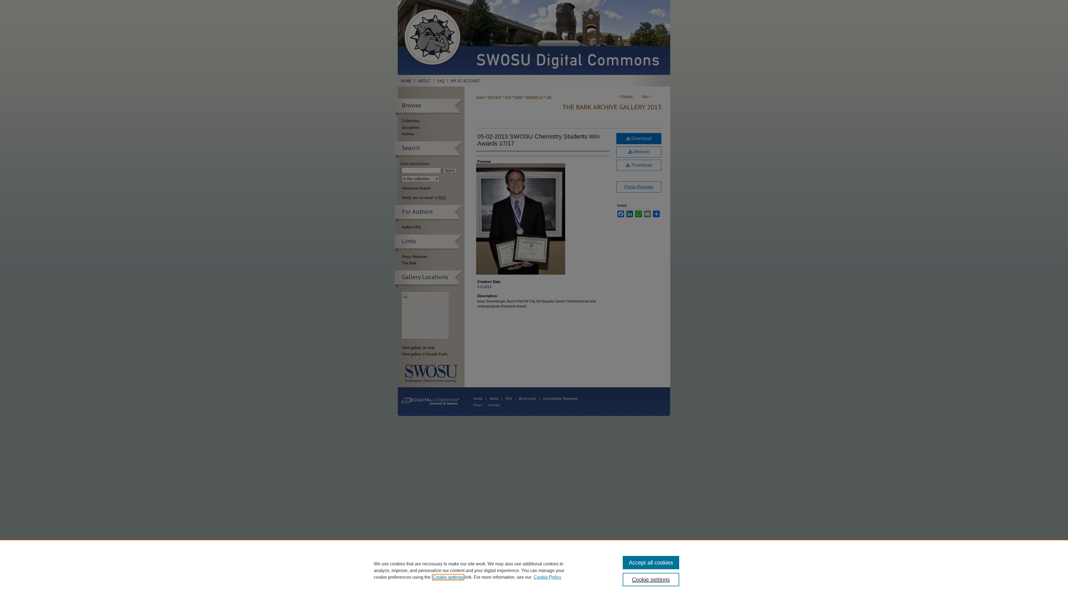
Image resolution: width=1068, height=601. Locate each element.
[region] (534, 570)
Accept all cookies (651, 563)
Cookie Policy (547, 577)
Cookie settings (448, 577)
